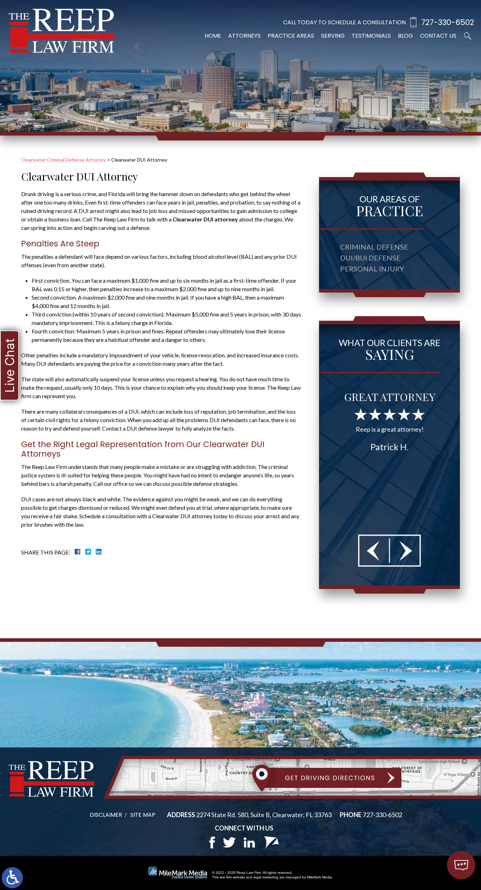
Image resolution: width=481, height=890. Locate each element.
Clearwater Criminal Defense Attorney (63, 160)
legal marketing (266, 877)
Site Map (142, 815)
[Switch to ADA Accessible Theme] (12, 877)
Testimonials (371, 36)
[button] (374, 550)
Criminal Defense (374, 247)
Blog (405, 36)
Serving (333, 36)
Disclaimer (106, 815)
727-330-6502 (447, 22)
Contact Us (438, 36)
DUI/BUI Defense (370, 257)
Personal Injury (372, 268)
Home (213, 36)
